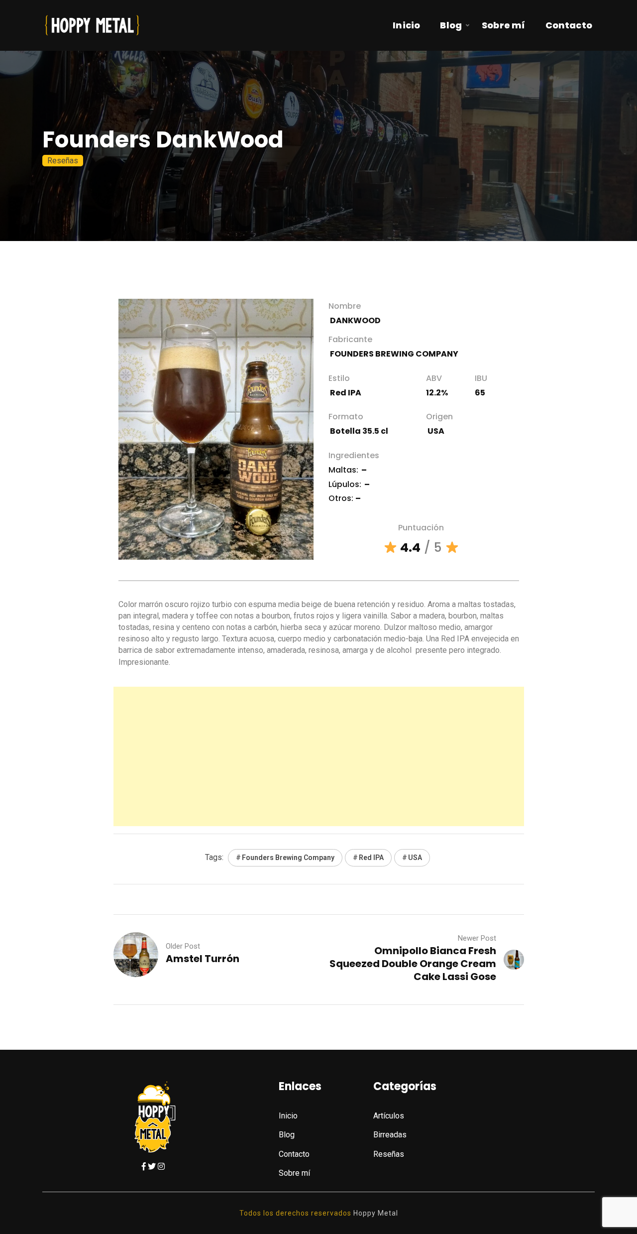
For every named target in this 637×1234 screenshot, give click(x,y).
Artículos (388, 1115)
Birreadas (390, 1134)
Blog (451, 25)
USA (415, 858)
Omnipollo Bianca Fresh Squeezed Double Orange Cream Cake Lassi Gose (412, 964)
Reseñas (62, 160)
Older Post (183, 946)
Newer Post (477, 938)
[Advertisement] (318, 756)
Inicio (406, 25)
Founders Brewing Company (288, 858)
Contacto (568, 25)
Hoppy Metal (375, 1213)
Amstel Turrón (202, 959)
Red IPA (371, 858)
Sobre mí (503, 25)
